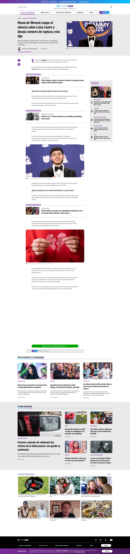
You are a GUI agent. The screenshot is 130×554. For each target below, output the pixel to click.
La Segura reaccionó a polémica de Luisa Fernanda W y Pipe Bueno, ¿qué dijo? (102, 112)
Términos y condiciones (62, 550)
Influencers (46, 351)
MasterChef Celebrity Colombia (68, 2)
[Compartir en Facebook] (19, 60)
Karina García (53, 2)
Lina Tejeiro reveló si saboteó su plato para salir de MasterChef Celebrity (101, 431)
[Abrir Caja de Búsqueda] (111, 7)
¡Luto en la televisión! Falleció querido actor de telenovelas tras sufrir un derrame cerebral (100, 460)
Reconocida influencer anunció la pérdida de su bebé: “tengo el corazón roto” (102, 138)
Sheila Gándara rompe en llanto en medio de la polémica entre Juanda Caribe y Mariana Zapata (62, 81)
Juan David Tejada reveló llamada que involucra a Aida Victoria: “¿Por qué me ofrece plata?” (102, 120)
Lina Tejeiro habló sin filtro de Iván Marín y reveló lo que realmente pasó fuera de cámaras (97, 386)
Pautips (52, 381)
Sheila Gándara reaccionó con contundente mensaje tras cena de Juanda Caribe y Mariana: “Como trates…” (62, 211)
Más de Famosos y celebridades (31, 357)
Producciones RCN (84, 2)
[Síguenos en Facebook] (95, 540)
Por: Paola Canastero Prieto (29, 48)
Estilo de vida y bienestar (63, 12)
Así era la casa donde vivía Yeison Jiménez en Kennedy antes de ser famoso (101, 129)
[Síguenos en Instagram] (100, 540)
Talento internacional (96, 455)
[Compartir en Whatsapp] (19, 64)
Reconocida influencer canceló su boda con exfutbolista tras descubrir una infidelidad (75, 431)
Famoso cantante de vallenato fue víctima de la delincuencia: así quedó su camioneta (39, 445)
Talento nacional (22, 438)
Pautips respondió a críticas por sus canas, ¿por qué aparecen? (75, 459)
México (104, 12)
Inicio (19, 18)
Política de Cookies (80, 552)
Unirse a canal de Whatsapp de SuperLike (56, 346)
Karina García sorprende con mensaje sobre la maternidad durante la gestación (32, 386)
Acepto (107, 551)
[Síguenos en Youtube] (111, 540)
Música (91, 12)
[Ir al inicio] (23, 540)
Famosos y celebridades (28, 12)
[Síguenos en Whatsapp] (106, 540)
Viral (95, 134)
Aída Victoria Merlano (100, 117)
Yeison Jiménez (98, 126)
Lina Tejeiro (86, 381)
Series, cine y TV (45, 12)
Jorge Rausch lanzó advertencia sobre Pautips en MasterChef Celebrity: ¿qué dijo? (64, 386)
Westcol (40, 351)
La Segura (96, 108)
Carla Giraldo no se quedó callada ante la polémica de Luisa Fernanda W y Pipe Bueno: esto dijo (102, 103)
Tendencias (80, 12)
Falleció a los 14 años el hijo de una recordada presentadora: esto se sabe (61, 117)
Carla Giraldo (97, 99)
